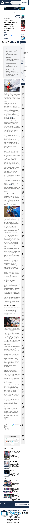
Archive (16, 521)
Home (5, 15)
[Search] (18, 3)
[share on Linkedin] (3, 42)
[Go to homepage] (13, 517)
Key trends (22, 12)
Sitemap (16, 519)
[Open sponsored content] (14, 9)
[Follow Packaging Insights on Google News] (27, 513)
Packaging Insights (10, 520)
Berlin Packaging (10, 117)
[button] (8, 439)
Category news (14, 12)
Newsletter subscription (25, 1)
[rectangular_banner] (23, 39)
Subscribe (26, 504)
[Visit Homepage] (6, 5)
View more (16, 450)
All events (22, 80)
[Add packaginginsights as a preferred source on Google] (14, 35)
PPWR (10, 184)
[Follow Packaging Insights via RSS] (25, 513)
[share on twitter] (6, 42)
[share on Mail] (8, 42)
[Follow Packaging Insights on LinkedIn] (22, 513)
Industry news (9, 12)
